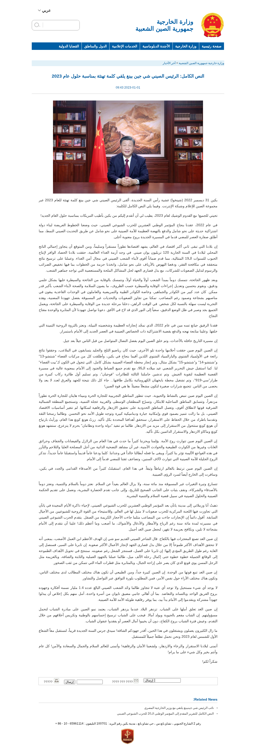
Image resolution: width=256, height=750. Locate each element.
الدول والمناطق (95, 46)
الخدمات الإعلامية (124, 46)
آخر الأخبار (169, 63)
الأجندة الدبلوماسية (156, 46)
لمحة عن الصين (210, 54)
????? (49, 682)
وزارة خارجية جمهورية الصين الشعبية (201, 63)
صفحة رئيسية (212, 46)
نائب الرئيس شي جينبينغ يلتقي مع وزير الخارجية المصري (179, 708)
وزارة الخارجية (185, 46)
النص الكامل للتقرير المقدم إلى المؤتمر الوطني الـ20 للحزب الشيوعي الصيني (165, 713)
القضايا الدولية (69, 46)
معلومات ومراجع (181, 54)
